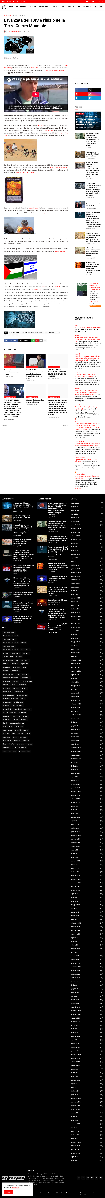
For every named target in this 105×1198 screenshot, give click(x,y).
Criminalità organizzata (10, 678)
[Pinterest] (37, 340)
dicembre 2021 (87, 704)
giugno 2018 (87, 857)
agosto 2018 (87, 850)
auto (13, 716)
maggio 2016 (87, 948)
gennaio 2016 (87, 963)
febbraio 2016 (87, 959)
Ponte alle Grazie (95, 301)
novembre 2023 (87, 620)
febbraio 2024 (87, 609)
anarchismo (7, 702)
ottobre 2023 (87, 623)
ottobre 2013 (87, 1062)
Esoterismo (6, 681)
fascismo (26, 740)
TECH (78, 6)
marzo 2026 (87, 517)
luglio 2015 (87, 985)
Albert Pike (37, 289)
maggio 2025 (87, 554)
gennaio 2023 (87, 656)
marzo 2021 (87, 737)
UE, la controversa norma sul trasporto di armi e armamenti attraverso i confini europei (93, 252)
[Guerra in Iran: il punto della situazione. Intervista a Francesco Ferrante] (7, 542)
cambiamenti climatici (17, 723)
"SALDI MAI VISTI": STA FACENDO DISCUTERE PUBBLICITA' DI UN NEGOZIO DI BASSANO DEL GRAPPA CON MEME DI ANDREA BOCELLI (93, 169)
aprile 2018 (87, 864)
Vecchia (65, 426)
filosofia (11, 744)
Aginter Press (15, 653)
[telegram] (96, 1)
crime (13, 733)
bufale (5, 723)
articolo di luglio (60, 251)
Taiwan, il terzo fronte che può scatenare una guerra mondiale (13, 372)
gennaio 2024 (87, 612)
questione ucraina (49, 213)
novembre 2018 (87, 839)
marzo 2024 (87, 605)
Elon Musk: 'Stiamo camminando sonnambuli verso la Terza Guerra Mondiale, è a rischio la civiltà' (34, 374)
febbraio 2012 (87, 1135)
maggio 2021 (87, 729)
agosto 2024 (87, 587)
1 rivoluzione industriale (10, 636)
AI (22, 650)
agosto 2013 (87, 1069)
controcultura (7, 730)
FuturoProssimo (80, 458)
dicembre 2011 (87, 1142)
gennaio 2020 (87, 788)
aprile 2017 (87, 908)
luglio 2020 (87, 766)
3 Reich (23, 643)
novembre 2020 (87, 751)
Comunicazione (8, 674)
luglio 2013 (87, 1073)
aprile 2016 (87, 952)
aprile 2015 (87, 996)
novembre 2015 (87, 970)
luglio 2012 (87, 1116)
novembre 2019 (87, 795)
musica (71, 6)
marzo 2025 (87, 561)
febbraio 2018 (87, 872)
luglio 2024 (87, 591)
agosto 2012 (87, 1113)
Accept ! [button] (8, 1192)
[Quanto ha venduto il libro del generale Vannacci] (42, 602)
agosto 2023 (87, 631)
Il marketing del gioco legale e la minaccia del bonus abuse (23, 593)
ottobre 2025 (87, 536)
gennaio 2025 (87, 569)
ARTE (64, 6)
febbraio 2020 (87, 784)
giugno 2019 (87, 813)
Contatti (22, 1)
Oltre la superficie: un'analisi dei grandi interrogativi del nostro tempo (22, 618)
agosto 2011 (87, 1157)
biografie (15, 719)
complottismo (7, 726)
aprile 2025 (87, 558)
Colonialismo (15, 671)
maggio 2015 (87, 992)
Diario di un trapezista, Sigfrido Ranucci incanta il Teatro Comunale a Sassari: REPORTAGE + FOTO (23, 568)
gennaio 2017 (87, 919)
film (4, 744)
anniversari (6, 705)
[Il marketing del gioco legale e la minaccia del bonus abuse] (7, 595)
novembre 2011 (87, 1146)
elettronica (17, 740)
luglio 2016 (87, 941)
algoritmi (24, 688)
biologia (23, 719)
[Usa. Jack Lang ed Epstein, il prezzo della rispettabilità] (80, 204)
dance (28, 733)
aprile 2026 (87, 514)
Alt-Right (26, 653)
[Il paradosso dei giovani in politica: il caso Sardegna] (80, 154)
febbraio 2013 (87, 1091)
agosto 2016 (87, 938)
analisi (23, 698)
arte (30, 709)
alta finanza (19, 691)
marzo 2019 (87, 824)
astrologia (22, 712)
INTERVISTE (87, 6)
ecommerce (7, 740)
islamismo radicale (54, 332)
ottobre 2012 (87, 1105)
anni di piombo (18, 702)
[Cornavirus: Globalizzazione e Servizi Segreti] (82, 283)
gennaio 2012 (87, 1138)
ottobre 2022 (87, 667)
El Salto (77, 372)
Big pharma (24, 664)
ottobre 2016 (87, 930)
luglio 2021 (87, 722)
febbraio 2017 (87, 916)
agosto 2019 (87, 806)
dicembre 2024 (87, 572)
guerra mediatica (24, 751)
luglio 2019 (87, 810)
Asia (17, 660)
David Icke (34, 68)
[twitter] (90, 1)
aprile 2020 (87, 777)
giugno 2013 (87, 1076)
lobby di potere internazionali (25, 172)
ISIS (46, 332)
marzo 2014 (87, 1043)
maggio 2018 (87, 861)
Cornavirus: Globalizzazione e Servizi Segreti (95, 287)
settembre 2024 (87, 583)
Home (3, 1)
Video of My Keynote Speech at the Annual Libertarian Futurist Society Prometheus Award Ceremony (86, 392)
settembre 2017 (87, 890)
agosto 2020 (87, 762)
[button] (96, 7)
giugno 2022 (87, 682)
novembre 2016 (87, 927)
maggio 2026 (87, 510)
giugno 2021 (87, 726)
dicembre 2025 (87, 528)
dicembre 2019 (87, 791)
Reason (77, 388)
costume (6, 733)
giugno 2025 (87, 550)
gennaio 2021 (87, 744)
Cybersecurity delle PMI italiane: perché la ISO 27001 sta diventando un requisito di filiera (23, 506)
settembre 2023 (87, 627)
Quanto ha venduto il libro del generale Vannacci (57, 601)
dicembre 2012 (87, 1098)
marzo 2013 (87, 1087)
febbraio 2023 (87, 653)
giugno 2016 (87, 945)
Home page (7, 15)
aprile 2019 (87, 821)
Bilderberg (6, 667)
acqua (13, 684)
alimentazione (7, 691)
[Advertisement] (88, 45)
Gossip (5, 684)
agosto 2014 (87, 1025)
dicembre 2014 (87, 1010)
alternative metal (8, 695)
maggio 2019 (87, 817)
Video (15, 335)
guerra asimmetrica (19, 747)
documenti (6, 737)
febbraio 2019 (87, 828)
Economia (32, 6)
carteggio (57, 286)
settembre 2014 (87, 1021)
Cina (24, 667)
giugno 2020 (87, 769)
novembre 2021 (87, 707)
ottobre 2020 (87, 755)
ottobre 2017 (87, 886)
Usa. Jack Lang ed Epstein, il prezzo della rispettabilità (93, 204)
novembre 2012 (87, 1102)
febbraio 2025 (87, 565)
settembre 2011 (87, 1153)
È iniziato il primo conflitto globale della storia (35, 401)
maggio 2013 (87, 1080)
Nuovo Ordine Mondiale (58, 167)
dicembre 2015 (87, 967)
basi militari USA (23, 716)
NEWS (11, 6)
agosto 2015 (87, 981)
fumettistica (20, 744)
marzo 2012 (87, 1131)
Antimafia (19, 657)
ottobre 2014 (87, 1018)
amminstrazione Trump (10, 698)
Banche (5, 664)
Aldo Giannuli (94, 283)
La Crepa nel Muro (80, 474)
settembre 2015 (87, 978)
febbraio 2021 (87, 740)
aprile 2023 (87, 645)
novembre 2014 (87, 1014)
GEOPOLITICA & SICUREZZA (48, 6)
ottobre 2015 (87, 974)
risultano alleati (48, 130)
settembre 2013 (87, 1065)
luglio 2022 (87, 678)
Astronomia (25, 660)
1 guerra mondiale (9, 632)
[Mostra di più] (45, 340)
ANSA (76, 325)
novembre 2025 (87, 532)
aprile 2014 (87, 1040)
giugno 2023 (87, 638)
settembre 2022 (87, 671)
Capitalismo (16, 667)
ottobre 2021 (87, 711)
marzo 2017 (87, 912)
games (29, 744)
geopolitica (6, 747)
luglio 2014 (87, 1029)
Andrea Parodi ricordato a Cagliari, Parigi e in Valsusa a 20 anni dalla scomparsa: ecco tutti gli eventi (93, 267)
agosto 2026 (87, 503)
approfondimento (20, 709)
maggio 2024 (87, 598)
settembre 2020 (87, 758)
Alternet (77, 405)
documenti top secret (19, 737)
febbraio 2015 (87, 1003)
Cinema (5, 671)
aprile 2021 (87, 733)
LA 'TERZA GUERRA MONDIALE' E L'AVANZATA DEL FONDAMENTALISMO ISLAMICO (57, 373)
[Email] (41, 340)
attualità (6, 716)
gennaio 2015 (87, 1007)
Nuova (5, 426)
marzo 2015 (87, 1000)
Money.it (77, 354)
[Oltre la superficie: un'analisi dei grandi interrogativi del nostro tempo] (7, 619)
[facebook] (87, 1)
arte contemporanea (9, 712)
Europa (15, 681)
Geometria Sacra (26, 681)
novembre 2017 (87, 883)
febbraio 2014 (87, 1047)
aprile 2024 (87, 601)
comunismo (19, 726)
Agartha (6, 653)
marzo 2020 (87, 780)
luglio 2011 (87, 1160)
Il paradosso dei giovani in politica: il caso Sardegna (92, 154)
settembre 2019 (87, 802)
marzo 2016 (87, 956)
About (9, 1)
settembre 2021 (87, 715)
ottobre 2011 (87, 1149)
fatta (43, 286)
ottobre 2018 (87, 843)
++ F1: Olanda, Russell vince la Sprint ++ (87, 327)
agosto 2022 (87, 675)
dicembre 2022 (87, 660)
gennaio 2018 (87, 875)
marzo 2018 (87, 868)
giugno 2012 (87, 1120)
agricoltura (6, 688)
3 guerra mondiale (19, 15)
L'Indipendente (79, 441)
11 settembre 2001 (9, 639)
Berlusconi (14, 664)
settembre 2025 (87, 539)
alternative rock (22, 695)
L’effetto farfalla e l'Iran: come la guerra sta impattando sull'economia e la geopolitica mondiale (93, 237)
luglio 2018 (87, 853)
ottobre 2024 (87, 580)
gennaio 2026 (87, 525)
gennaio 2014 (87, 1051)
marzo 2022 (87, 693)
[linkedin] (99, 1)
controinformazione (21, 730)
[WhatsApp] (33, 340)
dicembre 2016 (87, 923)
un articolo (40, 125)
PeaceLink (78, 336)
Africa (27, 650)
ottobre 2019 (87, 799)
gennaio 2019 (87, 832)
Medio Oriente (8, 335)
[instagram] (102, 1)
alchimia (16, 688)
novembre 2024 (87, 576)
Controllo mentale (21, 674)
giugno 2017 (87, 901)
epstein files (21, 6)
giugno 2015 (87, 989)
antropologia (7, 709)
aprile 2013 (87, 1084)
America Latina (8, 657)
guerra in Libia (33, 208)
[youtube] (93, 1)
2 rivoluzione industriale (10, 643)
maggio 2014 (87, 1036)
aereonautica (22, 684)
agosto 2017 (87, 894)
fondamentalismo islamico (35, 332)
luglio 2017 (87, 897)
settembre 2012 (87, 1109)
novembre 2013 (87, 1058)
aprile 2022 (87, 689)
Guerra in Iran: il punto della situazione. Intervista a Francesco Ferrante (22, 541)
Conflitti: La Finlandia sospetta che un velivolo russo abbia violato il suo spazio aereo (87, 340)
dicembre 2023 (87, 616)
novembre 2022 (87, 664)
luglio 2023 (87, 634)
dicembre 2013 (87, 1054)
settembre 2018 (87, 846)
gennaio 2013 (87, 1094)
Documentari (25, 678)
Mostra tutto (79, 488)
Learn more (15, 1188)
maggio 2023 (87, 642)
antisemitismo (17, 705)
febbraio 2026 (87, 521)
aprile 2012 (87, 1127)
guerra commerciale (9, 751)
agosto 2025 (87, 543)
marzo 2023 (87, 649)
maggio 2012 (87, 1124)
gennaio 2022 (87, 700)
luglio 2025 (87, 547)
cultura (20, 733)
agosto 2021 (87, 718)
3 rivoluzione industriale (10, 650)
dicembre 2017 (87, 879)
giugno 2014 (87, 1032)
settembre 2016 (87, 934)
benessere (6, 719)
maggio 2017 (87, 905)
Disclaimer (15, 1)
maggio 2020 (87, 773)
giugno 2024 (87, 594)
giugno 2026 (87, 506)
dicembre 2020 (87, 748)
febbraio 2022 (87, 696)
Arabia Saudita (8, 660)
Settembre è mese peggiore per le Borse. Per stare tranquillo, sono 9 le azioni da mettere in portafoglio (87, 358)
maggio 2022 (87, 686)
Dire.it (76, 421)
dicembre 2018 (87, 835)
